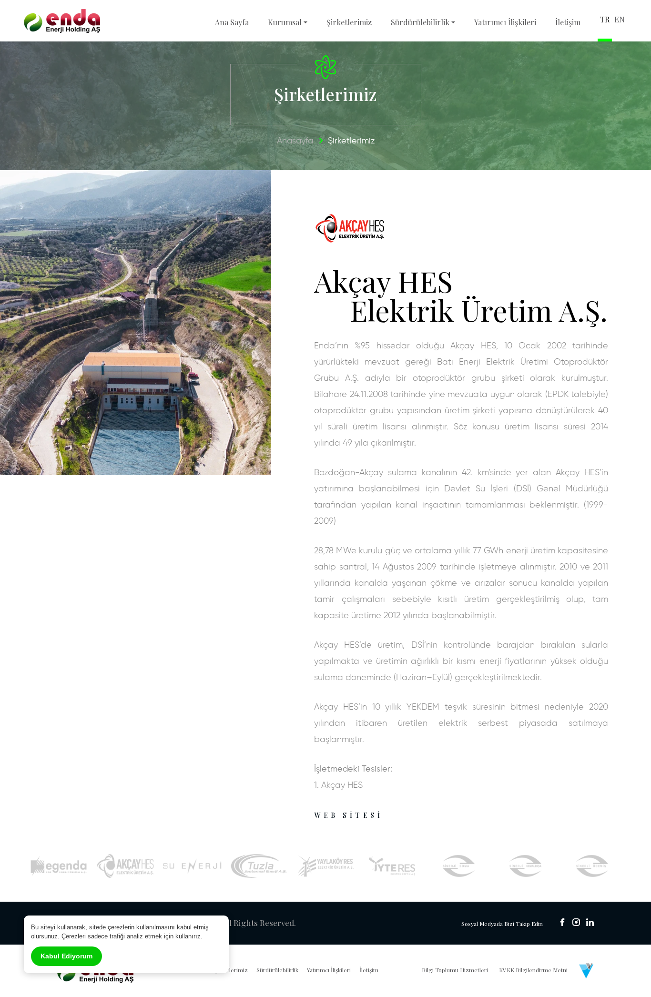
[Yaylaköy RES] (326, 866)
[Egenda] (59, 866)
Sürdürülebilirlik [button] (420, 22)
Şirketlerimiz (349, 22)
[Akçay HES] (125, 865)
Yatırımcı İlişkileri (505, 22)
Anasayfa (295, 141)
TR (605, 19)
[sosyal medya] (562, 922)
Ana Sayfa (232, 22)
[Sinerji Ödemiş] (592, 866)
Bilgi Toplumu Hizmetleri (455, 970)
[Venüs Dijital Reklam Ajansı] (586, 970)
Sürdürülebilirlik (277, 970)
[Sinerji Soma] (459, 866)
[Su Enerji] (192, 866)
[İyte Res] (392, 865)
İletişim (567, 22)
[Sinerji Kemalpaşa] (526, 866)
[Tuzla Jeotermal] (259, 866)
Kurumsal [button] (285, 22)
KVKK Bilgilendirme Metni (533, 970)
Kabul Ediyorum (66, 956)
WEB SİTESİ (348, 815)
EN (619, 19)
